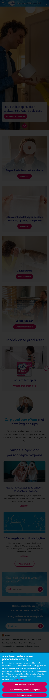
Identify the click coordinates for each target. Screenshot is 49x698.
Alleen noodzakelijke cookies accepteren (24, 689)
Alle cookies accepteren (24, 684)
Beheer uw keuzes (24, 695)
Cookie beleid (19, 679)
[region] (24, 675)
